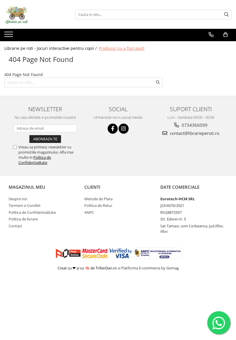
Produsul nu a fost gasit (121, 48)
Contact (15, 225)
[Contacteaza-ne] (211, 34)
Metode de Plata (98, 198)
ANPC (89, 212)
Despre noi (18, 198)
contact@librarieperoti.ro (194, 133)
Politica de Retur (98, 205)
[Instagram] (124, 129)
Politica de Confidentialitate (34, 160)
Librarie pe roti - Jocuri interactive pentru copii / (51, 48)
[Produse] (9, 36)
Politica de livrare (23, 219)
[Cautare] (226, 14)
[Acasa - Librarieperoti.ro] (33, 14)
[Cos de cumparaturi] (225, 34)
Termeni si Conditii (24, 205)
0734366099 (194, 125)
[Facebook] (113, 129)
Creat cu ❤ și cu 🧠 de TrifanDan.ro (88, 268)
